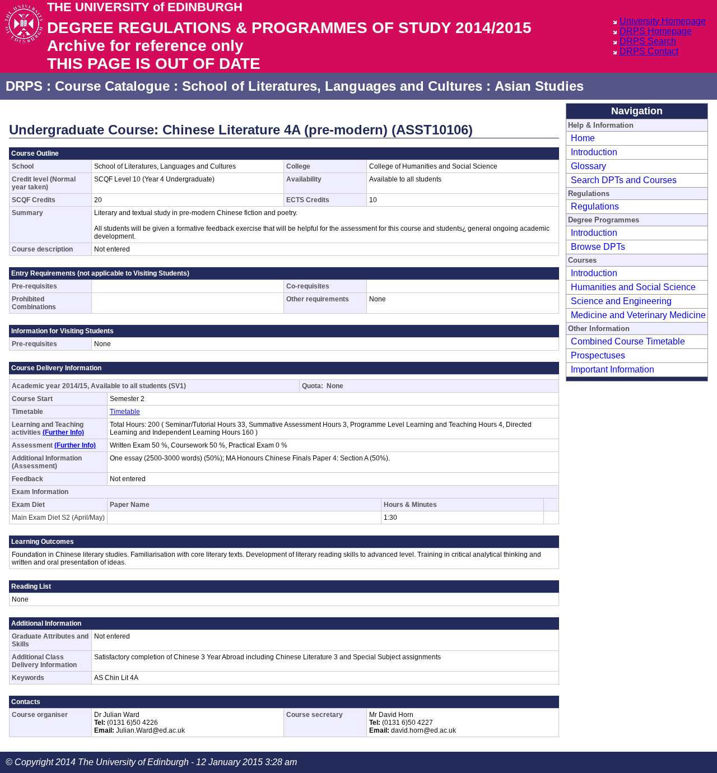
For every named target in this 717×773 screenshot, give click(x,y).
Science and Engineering (621, 301)
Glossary (588, 166)
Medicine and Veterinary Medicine (638, 315)
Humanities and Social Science (633, 287)
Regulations (595, 206)
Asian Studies (539, 86)
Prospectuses (598, 355)
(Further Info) (63, 432)
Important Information (612, 369)
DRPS (24, 86)
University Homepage (663, 21)
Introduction (594, 152)
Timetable (125, 412)
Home (583, 138)
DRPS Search (648, 41)
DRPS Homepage (656, 31)
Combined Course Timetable (628, 341)
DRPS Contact (649, 51)
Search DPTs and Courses (624, 180)
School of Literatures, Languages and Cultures (332, 86)
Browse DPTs (598, 247)
